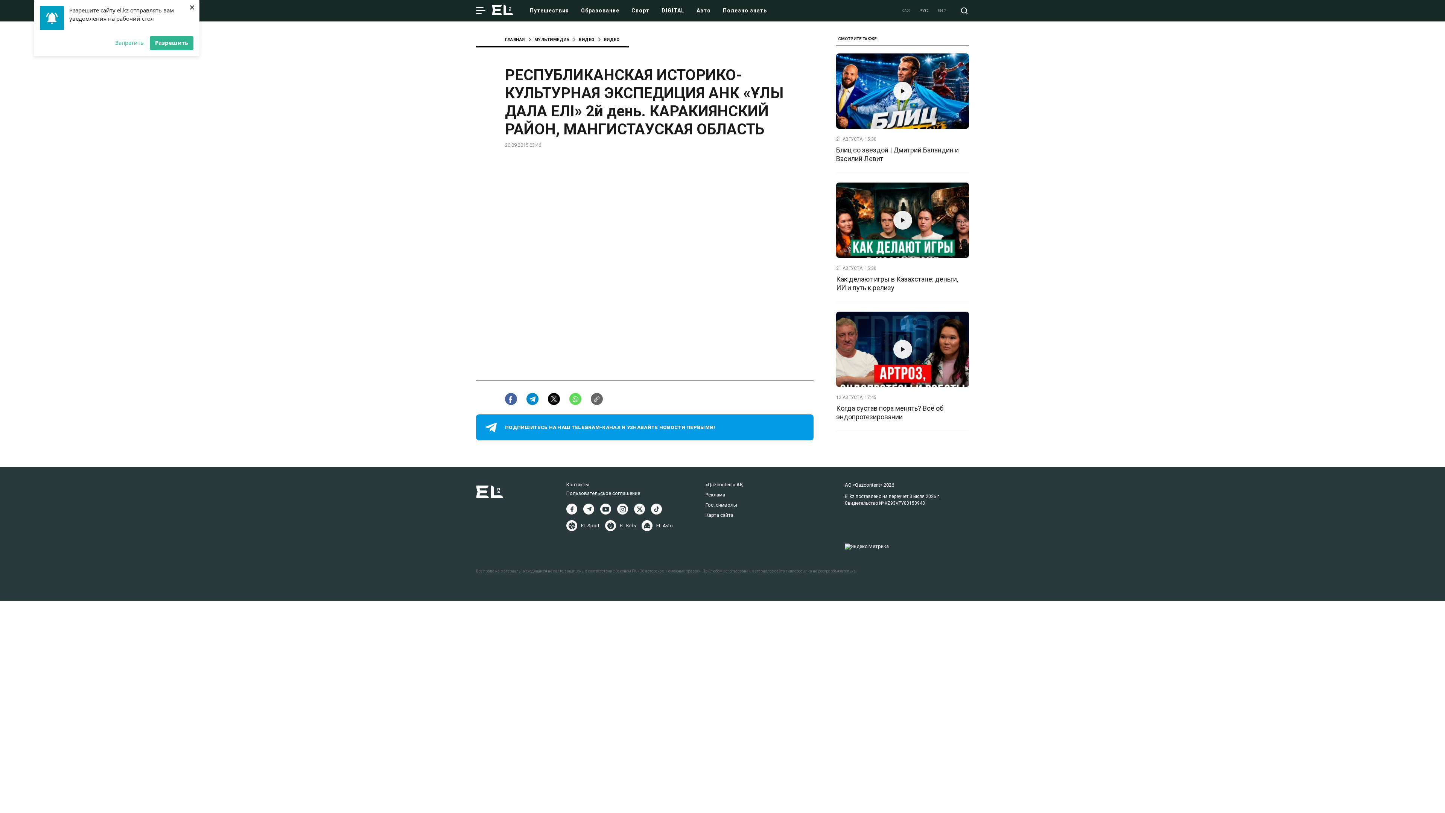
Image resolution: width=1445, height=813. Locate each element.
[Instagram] (622, 509)
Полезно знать (745, 11)
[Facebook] (571, 509)
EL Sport (590, 525)
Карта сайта (719, 515)
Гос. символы (721, 505)
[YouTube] (605, 509)
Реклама (715, 495)
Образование (600, 11)
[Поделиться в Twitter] (554, 399)
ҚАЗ (906, 10)
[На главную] (502, 11)
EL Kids (628, 525)
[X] (639, 509)
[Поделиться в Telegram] (532, 399)
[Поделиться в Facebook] (511, 399)
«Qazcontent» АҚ (724, 484)
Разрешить (171, 42)
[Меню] (480, 11)
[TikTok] (656, 509)
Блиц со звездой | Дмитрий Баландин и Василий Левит (897, 154)
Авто (704, 11)
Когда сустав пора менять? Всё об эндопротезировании (889, 412)
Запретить (129, 42)
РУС (923, 10)
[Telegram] (588, 509)
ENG (942, 10)
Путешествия (549, 11)
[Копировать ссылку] (597, 399)
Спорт (640, 11)
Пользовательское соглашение (603, 493)
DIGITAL (673, 11)
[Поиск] (964, 10)
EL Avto (664, 525)
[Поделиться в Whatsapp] (575, 399)
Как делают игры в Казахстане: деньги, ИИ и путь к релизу (897, 283)
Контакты (577, 484)
